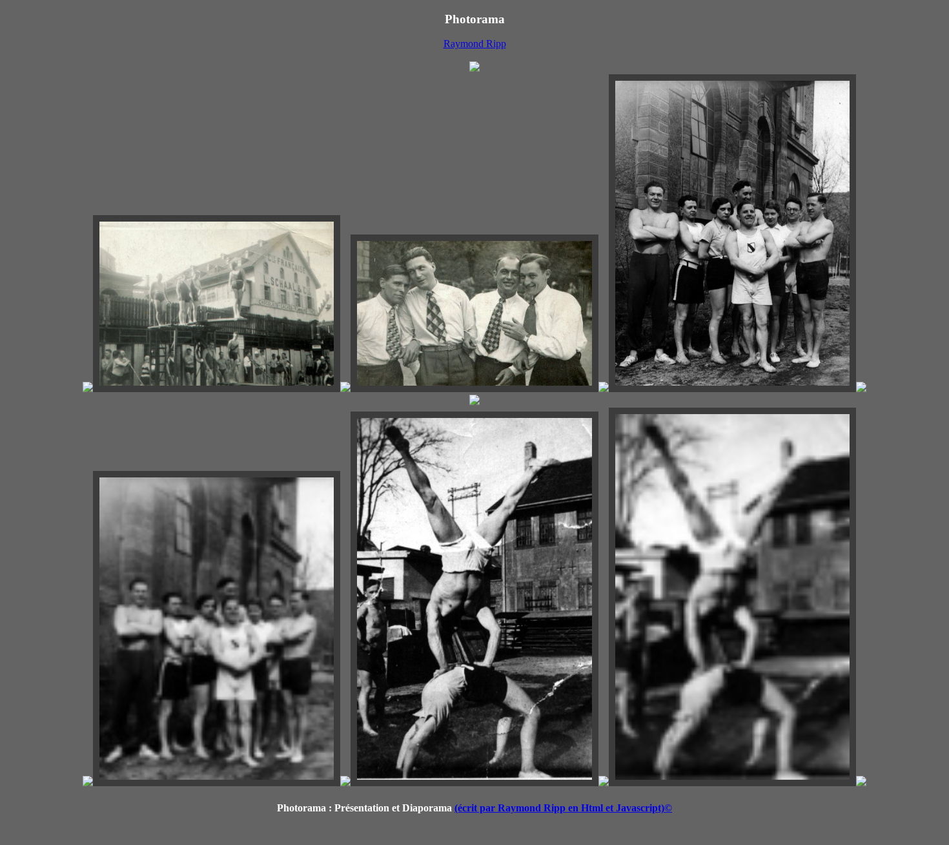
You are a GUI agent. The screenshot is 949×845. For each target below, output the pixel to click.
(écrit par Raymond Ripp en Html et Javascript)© (563, 807)
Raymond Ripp (475, 43)
